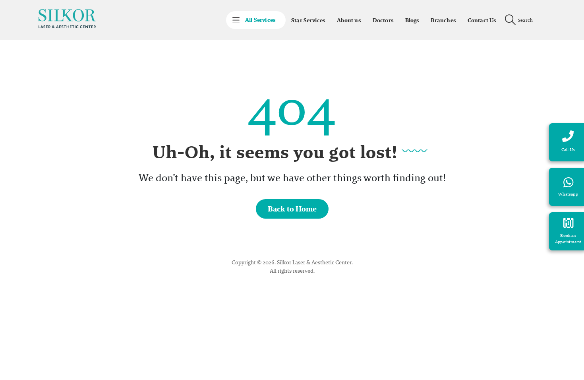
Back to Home (292, 209)
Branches (443, 20)
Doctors (383, 20)
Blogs (412, 20)
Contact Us (482, 20)
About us (349, 20)
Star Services (308, 20)
